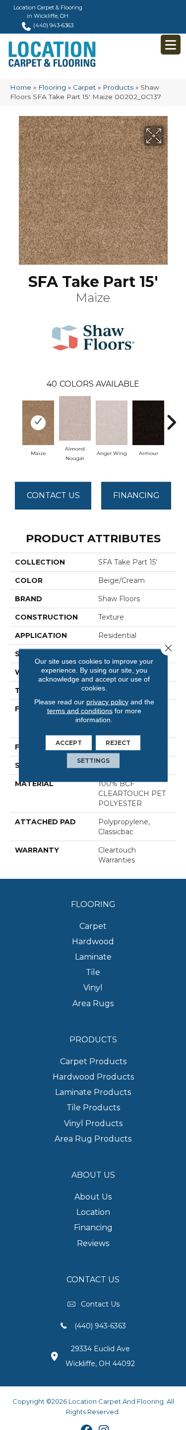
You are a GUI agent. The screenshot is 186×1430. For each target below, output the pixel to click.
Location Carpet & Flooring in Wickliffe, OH (47, 11)
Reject (118, 742)
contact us (100, 1304)
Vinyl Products (93, 1123)
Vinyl (93, 987)
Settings (93, 760)
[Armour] (148, 423)
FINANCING (136, 495)
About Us (93, 1196)
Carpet (84, 87)
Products (118, 87)
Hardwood (93, 941)
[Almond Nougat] (75, 418)
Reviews (93, 1243)
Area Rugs (93, 1003)
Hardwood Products (93, 1077)
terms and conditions (80, 710)
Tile (93, 972)
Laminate (93, 957)
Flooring (52, 87)
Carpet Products (93, 1061)
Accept (69, 742)
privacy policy (107, 701)
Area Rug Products (93, 1139)
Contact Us (53, 495)
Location (93, 1212)
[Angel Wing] (111, 423)
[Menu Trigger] (171, 45)
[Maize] (38, 423)
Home (20, 87)
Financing (93, 1227)
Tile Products (93, 1107)
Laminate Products (93, 1092)
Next (171, 417)
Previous (14, 417)
